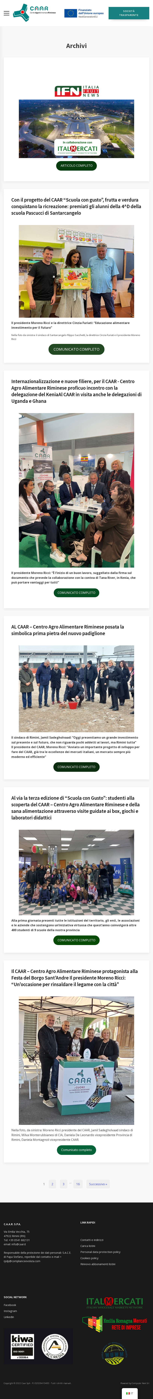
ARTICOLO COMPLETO (77, 166)
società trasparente (128, 13)
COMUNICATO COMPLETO (76, 349)
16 (78, 1184)
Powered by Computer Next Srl (134, 1383)
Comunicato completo (76, 1150)
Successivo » (98, 1184)
